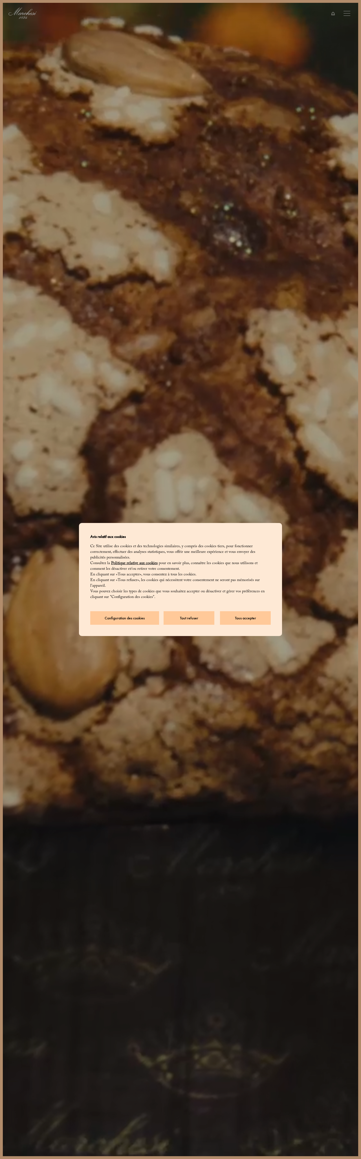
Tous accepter (245, 618)
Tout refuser (189, 618)
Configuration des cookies (125, 618)
